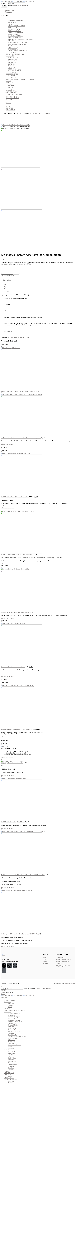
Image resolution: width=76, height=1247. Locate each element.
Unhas (10, 1076)
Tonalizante (11, 96)
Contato (9, 108)
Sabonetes (12, 72)
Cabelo (15, 5)
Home (32, 113)
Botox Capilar (14, 29)
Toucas (9, 99)
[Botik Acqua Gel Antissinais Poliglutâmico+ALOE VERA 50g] (38, 911)
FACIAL (8, 81)
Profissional (11, 91)
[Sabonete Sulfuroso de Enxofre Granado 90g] (38, 589)
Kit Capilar (13, 41)
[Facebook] (4, 965)
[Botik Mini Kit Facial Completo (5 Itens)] (38, 799)
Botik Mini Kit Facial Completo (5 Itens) (13, 822)
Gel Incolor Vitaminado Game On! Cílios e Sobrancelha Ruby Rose (21, 438)
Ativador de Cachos (16, 26)
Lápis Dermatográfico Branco (10, 391)
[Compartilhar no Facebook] (4, 283)
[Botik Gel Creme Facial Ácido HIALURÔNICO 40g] (38, 532)
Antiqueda (12, 24)
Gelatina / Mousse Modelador (20, 39)
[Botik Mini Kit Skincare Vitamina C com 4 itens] (38, 474)
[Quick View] (1, 346)
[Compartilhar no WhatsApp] (5, 286)
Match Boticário (9, 1078)
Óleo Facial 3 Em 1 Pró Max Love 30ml (13, 667)
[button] (32, 391)
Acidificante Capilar (17, 21)
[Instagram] (9, 965)
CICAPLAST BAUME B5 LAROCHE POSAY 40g (17, 729)
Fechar (3, 992)
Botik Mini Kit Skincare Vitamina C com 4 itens (15, 497)
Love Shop (12, 64)
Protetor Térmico (15, 36)
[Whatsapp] (15, 965)
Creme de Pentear (15, 32)
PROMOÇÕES (10, 93)
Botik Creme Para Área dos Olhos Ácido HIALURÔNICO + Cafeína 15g (23, 875)
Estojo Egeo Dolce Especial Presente (12, 763)
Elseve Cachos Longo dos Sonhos (20, 79)
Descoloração (14, 37)
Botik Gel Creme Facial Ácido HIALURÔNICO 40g (17, 554)
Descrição (7, 291)
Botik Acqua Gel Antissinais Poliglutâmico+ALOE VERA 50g (19, 934)
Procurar (3, 7)
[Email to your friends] (5, 288)
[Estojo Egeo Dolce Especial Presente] (38, 761)
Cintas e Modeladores (15, 54)
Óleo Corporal (14, 69)
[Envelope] (4, 970)
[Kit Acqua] (38, 746)
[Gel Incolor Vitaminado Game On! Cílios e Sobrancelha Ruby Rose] (38, 415)
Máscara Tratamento (17, 44)
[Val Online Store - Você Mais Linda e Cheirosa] (17, 1)
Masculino (12, 77)
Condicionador (14, 31)
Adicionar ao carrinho (7, 275)
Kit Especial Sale (15, 94)
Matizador (12, 45)
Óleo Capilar (13, 47)
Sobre (8, 106)
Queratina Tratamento (17, 50)
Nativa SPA (12, 67)
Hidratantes (13, 62)
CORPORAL (10, 56)
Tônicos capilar (12, 98)
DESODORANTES (12, 74)
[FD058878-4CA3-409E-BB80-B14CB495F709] (21, 250)
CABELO (9, 19)
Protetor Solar (12, 1061)
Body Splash (13, 57)
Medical (11, 65)
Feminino (11, 75)
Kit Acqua (4, 748)
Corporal (20, 5)
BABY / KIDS (12, 27)
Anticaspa (12, 22)
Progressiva (13, 49)
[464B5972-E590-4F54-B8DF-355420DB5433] (21, 208)
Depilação (12, 59)
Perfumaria (11, 84)
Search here (4, 3)
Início (8, 103)
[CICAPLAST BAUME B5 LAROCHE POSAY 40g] (38, 706)
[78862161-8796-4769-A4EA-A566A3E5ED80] (15, 125)
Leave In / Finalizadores (18, 42)
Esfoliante (12, 61)
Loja (8, 104)
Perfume (25, 5)
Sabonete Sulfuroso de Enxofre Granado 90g (14, 612)
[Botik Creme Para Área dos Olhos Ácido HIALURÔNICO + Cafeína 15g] (38, 852)
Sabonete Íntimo (15, 70)
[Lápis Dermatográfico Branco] (38, 368)
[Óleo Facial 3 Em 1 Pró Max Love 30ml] (38, 644)
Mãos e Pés (10, 82)
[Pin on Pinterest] (5, 285)
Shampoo (12, 52)
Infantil (11, 87)
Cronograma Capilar (17, 34)
